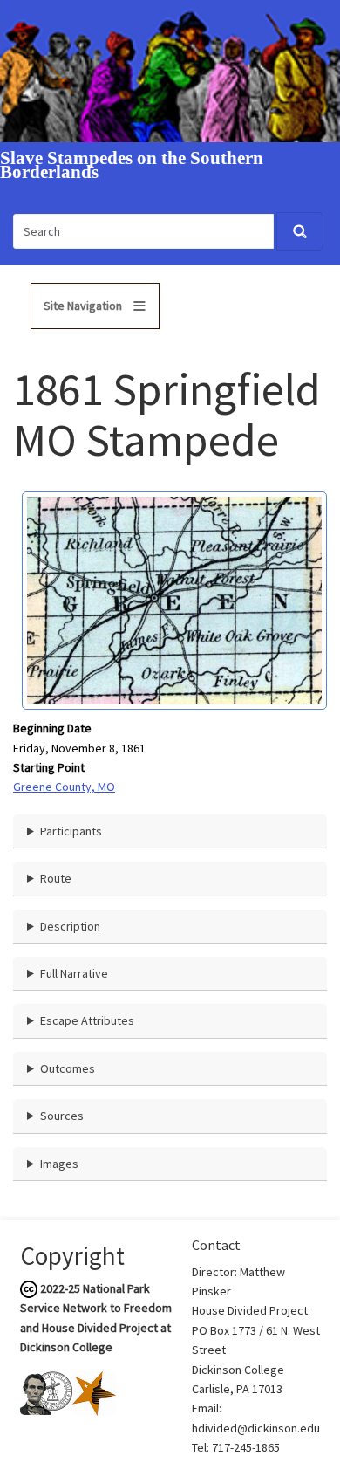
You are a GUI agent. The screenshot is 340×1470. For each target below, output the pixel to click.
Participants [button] (71, 831)
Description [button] (70, 926)
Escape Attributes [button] (87, 1020)
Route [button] (55, 878)
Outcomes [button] (67, 1068)
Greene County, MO (64, 786)
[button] (174, 599)
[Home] (170, 70)
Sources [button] (62, 1115)
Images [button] (59, 1163)
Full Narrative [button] (74, 973)
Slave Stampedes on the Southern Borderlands (131, 166)
